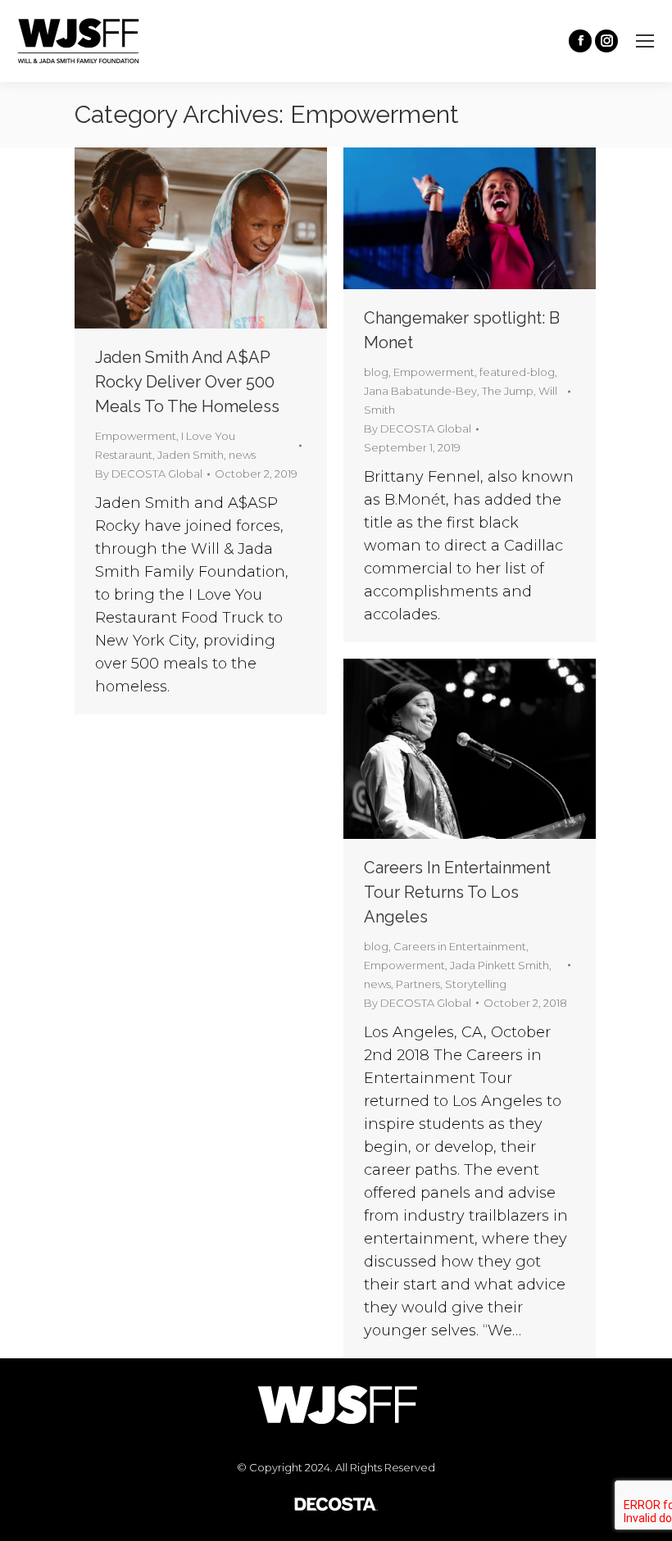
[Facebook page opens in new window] (580, 40)
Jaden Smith (190, 454)
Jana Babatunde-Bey (420, 390)
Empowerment (135, 435)
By (148, 473)
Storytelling (475, 983)
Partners (418, 983)
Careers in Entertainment (459, 946)
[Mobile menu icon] (645, 41)
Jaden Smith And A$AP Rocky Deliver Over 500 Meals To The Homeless (187, 381)
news (242, 454)
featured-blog (517, 371)
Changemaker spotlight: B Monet (462, 330)
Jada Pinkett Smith (499, 965)
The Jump (508, 390)
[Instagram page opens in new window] (606, 40)
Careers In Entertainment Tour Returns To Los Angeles (457, 892)
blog (376, 371)
